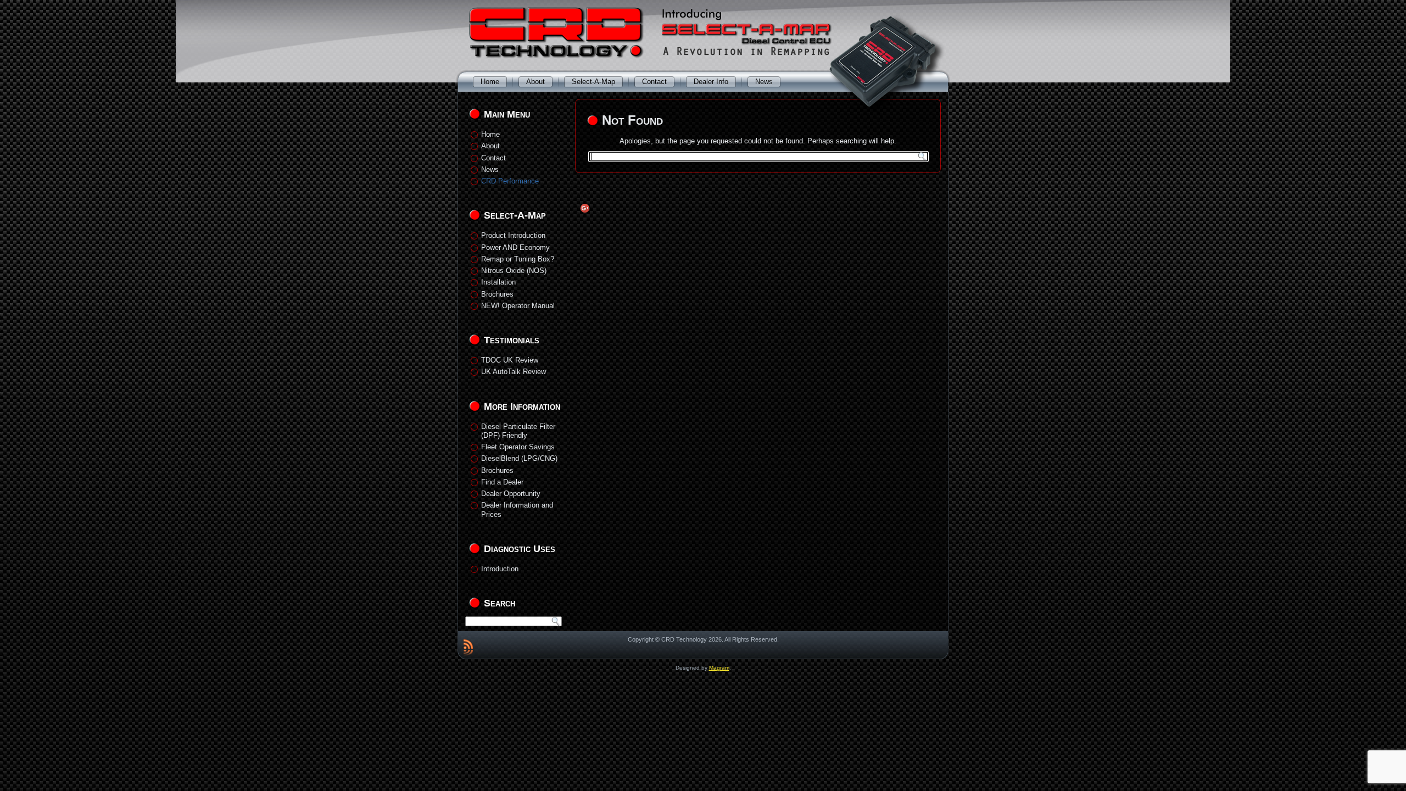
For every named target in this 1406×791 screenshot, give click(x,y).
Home (490, 81)
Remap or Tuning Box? (517, 259)
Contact (654, 81)
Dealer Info (711, 81)
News (764, 81)
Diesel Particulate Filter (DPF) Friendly (518, 430)
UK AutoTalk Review (513, 371)
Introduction (499, 569)
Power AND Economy (515, 247)
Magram (719, 668)
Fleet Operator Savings (518, 447)
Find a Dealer (502, 482)
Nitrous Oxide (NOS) (513, 270)
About (535, 81)
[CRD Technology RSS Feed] (468, 647)
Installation (498, 282)
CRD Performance (510, 181)
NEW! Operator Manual (518, 306)
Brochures (497, 294)
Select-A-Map (593, 81)
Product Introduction (513, 235)
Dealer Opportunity (510, 493)
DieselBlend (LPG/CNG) (519, 458)
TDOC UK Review (509, 360)
